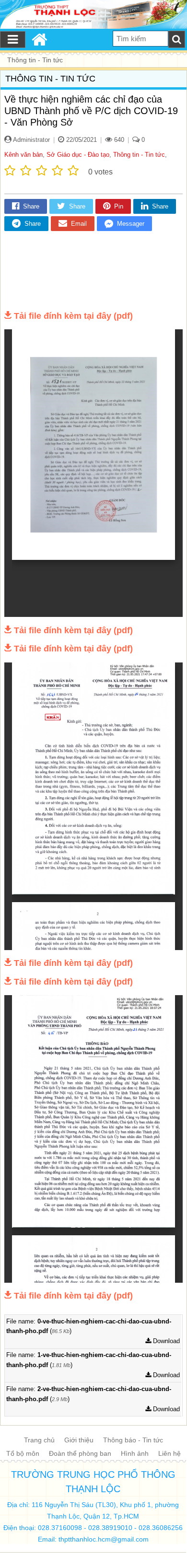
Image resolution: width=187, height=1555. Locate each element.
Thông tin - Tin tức (139, 154)
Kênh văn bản (23, 154)
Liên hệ (169, 1453)
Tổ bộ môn (22, 1453)
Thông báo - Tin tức (133, 1440)
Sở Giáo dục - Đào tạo (78, 154)
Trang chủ (39, 1440)
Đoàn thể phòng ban (80, 1453)
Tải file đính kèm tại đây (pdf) (73, 316)
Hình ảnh (135, 1453)
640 (118, 139)
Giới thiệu (79, 1440)
